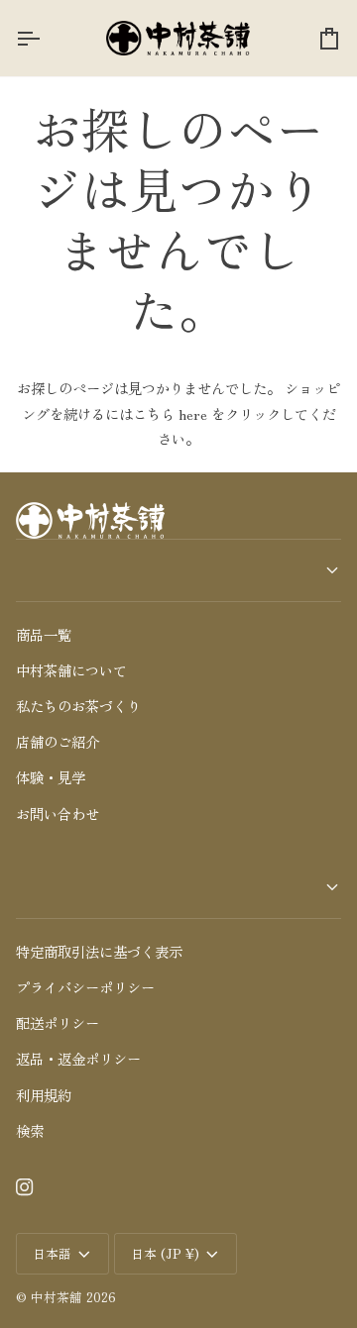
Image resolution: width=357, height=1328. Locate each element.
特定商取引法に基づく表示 (99, 951)
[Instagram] (25, 1187)
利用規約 (43, 1094)
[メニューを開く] (45, 38)
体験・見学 (50, 776)
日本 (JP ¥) (165, 1253)
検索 (30, 1130)
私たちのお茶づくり (78, 705)
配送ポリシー (57, 1022)
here (192, 413)
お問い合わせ (57, 813)
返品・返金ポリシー (78, 1058)
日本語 (52, 1253)
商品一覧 (43, 634)
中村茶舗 (56, 1296)
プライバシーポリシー (85, 986)
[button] (178, 570)
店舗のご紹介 (57, 741)
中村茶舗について (71, 670)
